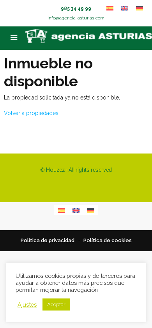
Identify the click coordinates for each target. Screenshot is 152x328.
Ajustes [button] (27, 304)
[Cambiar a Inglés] (124, 8)
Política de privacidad (47, 240)
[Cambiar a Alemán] (139, 8)
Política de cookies (107, 240)
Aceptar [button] (56, 304)
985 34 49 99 (76, 8)
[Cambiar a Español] (110, 8)
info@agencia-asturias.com (76, 18)
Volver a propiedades (31, 113)
